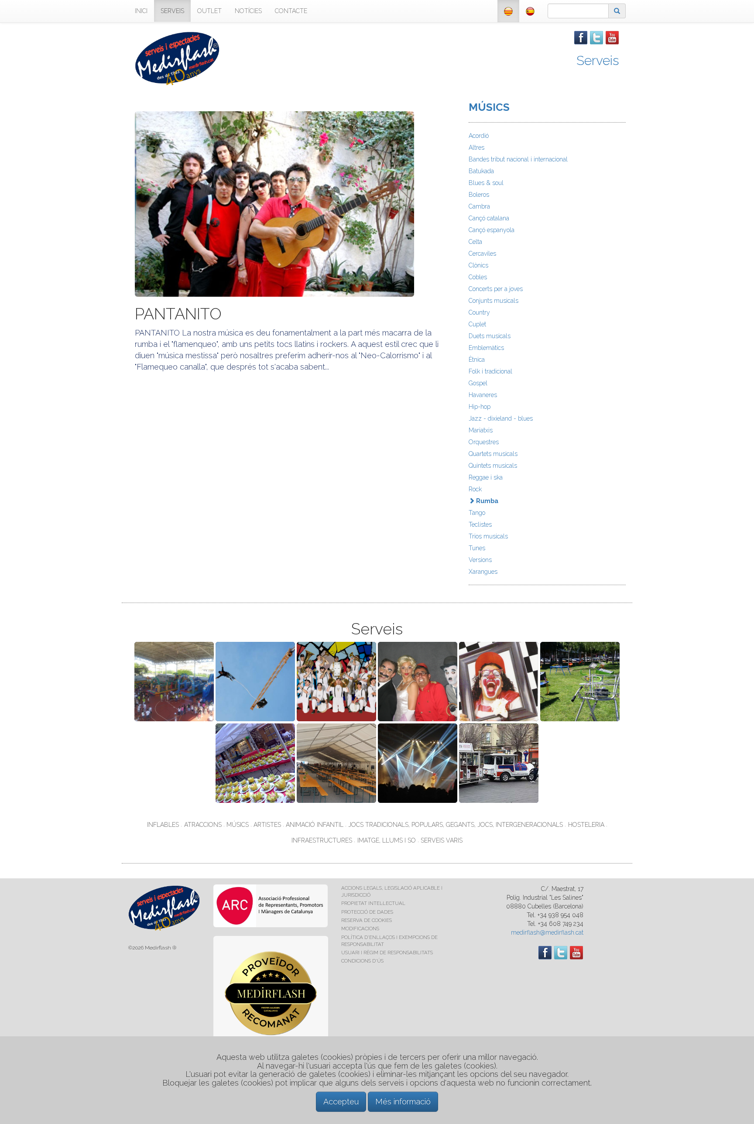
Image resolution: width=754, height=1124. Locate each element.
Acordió (479, 135)
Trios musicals (488, 536)
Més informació (403, 1101)
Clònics (478, 265)
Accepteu (341, 1101)
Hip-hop (479, 406)
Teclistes (480, 524)
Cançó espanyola (491, 229)
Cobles (478, 277)
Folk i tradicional (490, 371)
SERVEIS (172, 10)
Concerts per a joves (496, 288)
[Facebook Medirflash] (581, 37)
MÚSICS (489, 107)
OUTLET (209, 10)
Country (479, 312)
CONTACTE (291, 10)
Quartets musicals (493, 453)
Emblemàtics (486, 347)
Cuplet (477, 324)
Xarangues (483, 571)
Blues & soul (486, 182)
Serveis (597, 60)
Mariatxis (481, 430)
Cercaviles (482, 253)
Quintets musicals (493, 465)
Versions (480, 559)
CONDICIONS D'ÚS (362, 961)
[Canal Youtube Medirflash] (612, 37)
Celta (475, 241)
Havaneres (483, 394)
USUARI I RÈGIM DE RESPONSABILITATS (387, 952)
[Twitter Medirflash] (596, 37)
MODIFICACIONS (360, 928)
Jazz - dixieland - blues (501, 418)
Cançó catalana (489, 218)
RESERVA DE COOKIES (366, 920)
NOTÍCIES (248, 10)
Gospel (478, 383)
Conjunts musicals (493, 300)
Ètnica (477, 359)
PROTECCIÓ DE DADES (367, 912)
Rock (475, 489)
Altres (476, 147)
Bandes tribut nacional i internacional (518, 159)
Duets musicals (490, 335)
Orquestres (484, 442)
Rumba (486, 500)
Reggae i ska (486, 477)
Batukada (481, 171)
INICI (141, 10)
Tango (477, 512)
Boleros (479, 194)
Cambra (479, 206)
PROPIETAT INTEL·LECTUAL (373, 903)
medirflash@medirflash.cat (547, 932)
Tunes (477, 548)
